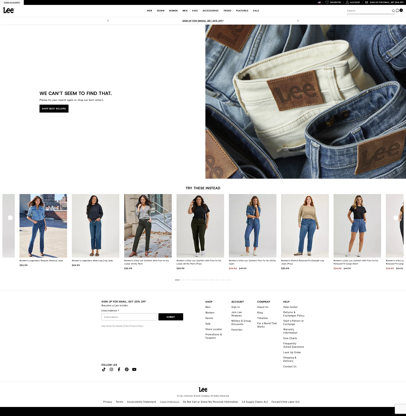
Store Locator (213, 329)
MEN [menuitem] (185, 11)
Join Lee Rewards (236, 314)
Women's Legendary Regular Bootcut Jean (41, 261)
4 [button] (200, 280)
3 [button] (194, 280)
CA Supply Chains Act (255, 402)
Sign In (235, 307)
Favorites (237, 330)
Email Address (110, 311)
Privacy (107, 402)
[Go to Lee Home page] (203, 389)
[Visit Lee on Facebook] (119, 370)
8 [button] (223, 280)
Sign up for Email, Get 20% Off (387, 2)
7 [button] (217, 280)
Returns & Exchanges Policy (293, 314)
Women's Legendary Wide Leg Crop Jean (92, 261)
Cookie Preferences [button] (169, 402)
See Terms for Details (112, 326)
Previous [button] (108, 21)
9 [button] (228, 280)
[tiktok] (104, 370)
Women (209, 312)
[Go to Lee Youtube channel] (134, 370)
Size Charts (290, 338)
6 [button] (211, 280)
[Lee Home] (8, 10)
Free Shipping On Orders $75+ (203, 20)
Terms (119, 402)
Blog (260, 312)
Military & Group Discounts (241, 322)
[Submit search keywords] (393, 11)
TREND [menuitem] (227, 11)
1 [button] (183, 280)
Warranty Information (290, 331)
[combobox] (371, 11)
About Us (262, 307)
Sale (208, 323)
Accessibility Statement (141, 402)
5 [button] (205, 280)
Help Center (290, 307)
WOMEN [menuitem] (173, 11)
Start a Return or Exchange (293, 322)
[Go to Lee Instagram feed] (111, 370)
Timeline (262, 318)
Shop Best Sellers (54, 108)
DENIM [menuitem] (160, 11)
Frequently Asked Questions (293, 345)
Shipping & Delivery (289, 359)
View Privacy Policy (134, 326)
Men (208, 307)
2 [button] (188, 280)
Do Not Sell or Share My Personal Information (210, 402)
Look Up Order (292, 352)
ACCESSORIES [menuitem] (211, 11)
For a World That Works (267, 325)
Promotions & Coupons (213, 336)
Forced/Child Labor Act (286, 402)
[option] (203, 20)
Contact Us (290, 366)
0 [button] (177, 280)
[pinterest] (126, 370)
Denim (209, 318)
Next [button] (297, 21)
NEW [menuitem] (149, 11)
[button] (321, 2)
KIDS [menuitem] (195, 11)
